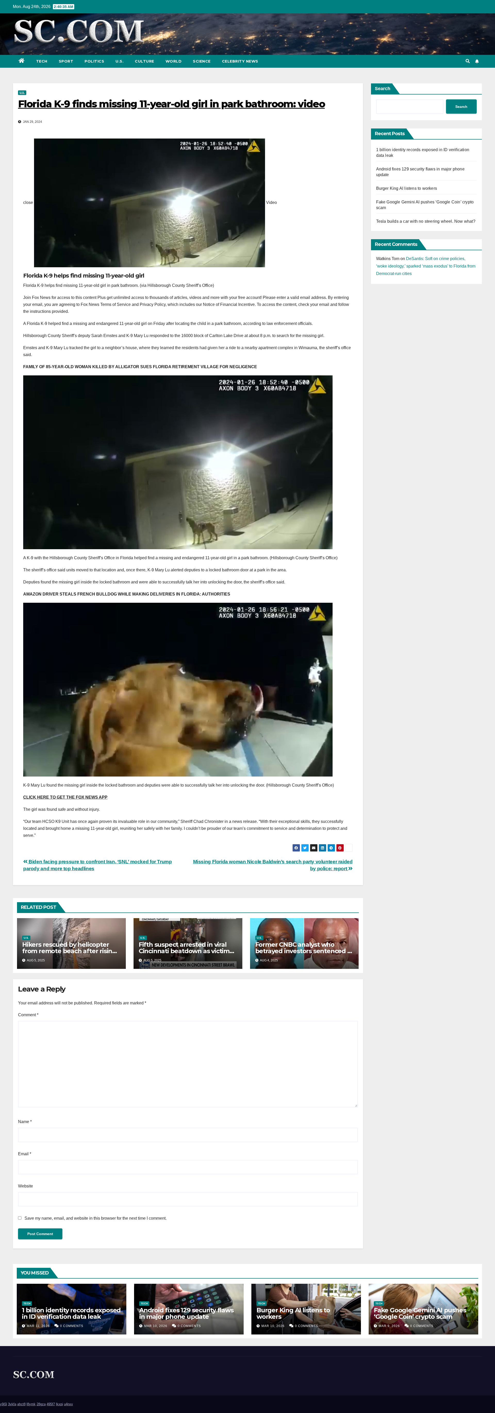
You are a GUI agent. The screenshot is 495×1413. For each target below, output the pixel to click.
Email (24, 1154)
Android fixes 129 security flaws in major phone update (186, 1313)
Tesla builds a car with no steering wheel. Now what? (425, 221)
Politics (94, 61)
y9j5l (3, 1404)
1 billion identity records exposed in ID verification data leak (71, 1313)
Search (382, 88)
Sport (66, 61)
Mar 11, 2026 (38, 1326)
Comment (28, 1015)
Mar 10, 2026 (155, 1326)
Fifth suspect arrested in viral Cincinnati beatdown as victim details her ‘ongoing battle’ (184, 951)
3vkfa (12, 1404)
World (174, 61)
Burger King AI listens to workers (406, 188)
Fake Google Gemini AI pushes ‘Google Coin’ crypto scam (420, 1313)
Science (202, 61)
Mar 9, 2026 (389, 1326)
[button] (468, 61)
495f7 (51, 1404)
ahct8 (21, 1404)
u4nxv (68, 1404)
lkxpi (59, 1404)
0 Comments (71, 1326)
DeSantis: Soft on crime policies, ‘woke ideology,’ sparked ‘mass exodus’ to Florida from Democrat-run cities (425, 266)
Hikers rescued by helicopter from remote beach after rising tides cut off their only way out (69, 951)
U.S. (119, 61)
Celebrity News (240, 61)
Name (25, 1121)
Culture (144, 61)
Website (25, 1186)
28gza (41, 1404)
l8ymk (31, 1404)
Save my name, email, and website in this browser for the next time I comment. (95, 1218)
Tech (41, 61)
